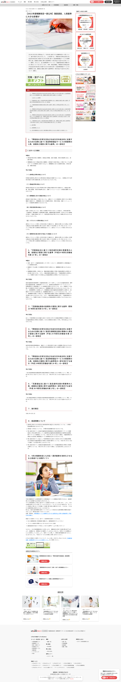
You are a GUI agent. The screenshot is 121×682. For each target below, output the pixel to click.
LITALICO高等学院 (80, 665)
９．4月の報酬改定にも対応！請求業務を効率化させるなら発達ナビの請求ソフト (48, 130)
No (72, 678)
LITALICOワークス (36, 663)
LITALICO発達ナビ (68, 663)
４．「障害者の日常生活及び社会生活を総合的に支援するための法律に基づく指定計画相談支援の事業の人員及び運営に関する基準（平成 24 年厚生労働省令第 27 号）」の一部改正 (50, 110)
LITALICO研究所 (70, 667)
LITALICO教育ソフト (56, 665)
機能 (25, 1)
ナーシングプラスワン (60, 667)
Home (27, 8)
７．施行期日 (33, 125)
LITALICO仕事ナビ (78, 663)
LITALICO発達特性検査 (69, 665)
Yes (71, 678)
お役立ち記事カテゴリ (33, 8)
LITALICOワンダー (57, 663)
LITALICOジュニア (47, 663)
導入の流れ (36, 1)
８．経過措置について (35, 127)
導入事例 (30, 1)
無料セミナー (51, 1)
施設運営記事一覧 (41, 8)
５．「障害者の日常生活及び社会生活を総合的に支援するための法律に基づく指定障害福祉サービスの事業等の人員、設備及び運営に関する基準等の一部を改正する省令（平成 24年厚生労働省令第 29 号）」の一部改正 (50, 116)
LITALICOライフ (46, 665)
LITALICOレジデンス (36, 667)
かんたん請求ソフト (48, 667)
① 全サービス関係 (36, 97)
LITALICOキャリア (36, 665)
